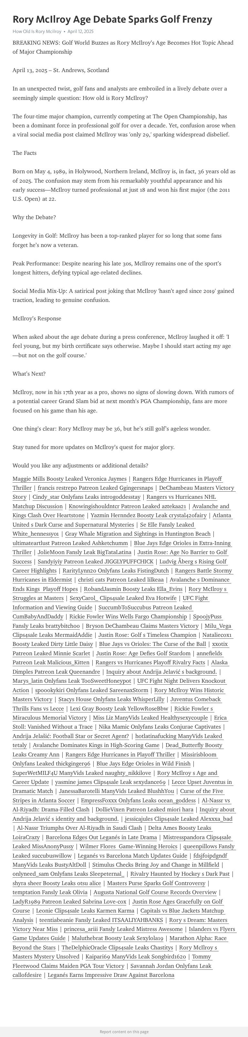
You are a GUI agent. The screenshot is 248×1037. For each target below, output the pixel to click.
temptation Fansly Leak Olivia (50, 892)
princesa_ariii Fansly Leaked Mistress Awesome (123, 929)
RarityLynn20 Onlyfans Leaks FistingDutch (116, 570)
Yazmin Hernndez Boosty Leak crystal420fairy (149, 515)
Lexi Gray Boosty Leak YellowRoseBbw (119, 708)
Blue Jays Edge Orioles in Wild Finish (144, 763)
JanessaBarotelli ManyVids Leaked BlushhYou (116, 791)
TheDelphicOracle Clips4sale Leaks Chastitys (117, 947)
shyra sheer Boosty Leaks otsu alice (57, 883)
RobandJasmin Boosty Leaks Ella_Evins (133, 589)
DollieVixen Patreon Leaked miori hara (144, 809)
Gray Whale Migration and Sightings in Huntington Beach (138, 533)
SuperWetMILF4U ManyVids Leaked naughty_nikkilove (82, 772)
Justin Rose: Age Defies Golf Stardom (143, 653)
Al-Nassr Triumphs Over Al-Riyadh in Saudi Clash (79, 827)
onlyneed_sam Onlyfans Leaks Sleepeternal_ (68, 873)
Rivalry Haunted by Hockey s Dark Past (180, 873)
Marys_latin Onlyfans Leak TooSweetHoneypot (72, 680)
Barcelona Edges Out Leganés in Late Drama (101, 837)
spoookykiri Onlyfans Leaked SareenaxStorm (91, 690)
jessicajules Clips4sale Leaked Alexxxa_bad (178, 818)
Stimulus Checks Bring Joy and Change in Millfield (155, 864)
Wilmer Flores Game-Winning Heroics (128, 846)
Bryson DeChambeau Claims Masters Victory (142, 625)
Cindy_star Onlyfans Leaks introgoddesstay (86, 496)
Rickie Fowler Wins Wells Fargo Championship (128, 616)
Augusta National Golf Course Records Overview (155, 892)
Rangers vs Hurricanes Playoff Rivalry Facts (150, 662)
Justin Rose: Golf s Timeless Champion (147, 634)
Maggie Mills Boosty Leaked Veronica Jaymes (70, 478)
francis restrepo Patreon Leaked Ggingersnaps (95, 487)
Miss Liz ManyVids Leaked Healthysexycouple (150, 717)
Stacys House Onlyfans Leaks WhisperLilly (111, 699)
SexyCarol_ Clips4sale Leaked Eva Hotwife (123, 598)
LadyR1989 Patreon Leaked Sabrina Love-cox (69, 901)
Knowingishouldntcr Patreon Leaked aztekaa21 (127, 506)
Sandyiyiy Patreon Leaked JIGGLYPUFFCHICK (95, 561)
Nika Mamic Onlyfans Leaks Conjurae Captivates (160, 726)
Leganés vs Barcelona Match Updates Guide (132, 855)
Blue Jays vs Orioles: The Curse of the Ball (152, 643)
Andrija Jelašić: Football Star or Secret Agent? (71, 736)
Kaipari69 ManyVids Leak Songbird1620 (136, 956)
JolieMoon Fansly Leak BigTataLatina (84, 552)
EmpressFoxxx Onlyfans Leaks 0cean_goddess (138, 800)
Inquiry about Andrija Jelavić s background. (161, 671)
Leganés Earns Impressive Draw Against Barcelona (111, 974)
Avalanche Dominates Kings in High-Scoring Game (96, 745)
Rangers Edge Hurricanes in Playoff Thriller (120, 754)
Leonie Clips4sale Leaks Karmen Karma (85, 910)
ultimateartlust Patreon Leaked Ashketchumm (70, 543)
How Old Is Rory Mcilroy (37, 31)
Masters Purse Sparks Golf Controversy (156, 883)
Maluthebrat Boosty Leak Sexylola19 (117, 938)
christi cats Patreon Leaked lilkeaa (121, 579)
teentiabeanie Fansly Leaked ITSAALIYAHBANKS (101, 920)
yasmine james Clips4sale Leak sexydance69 (110, 782)
